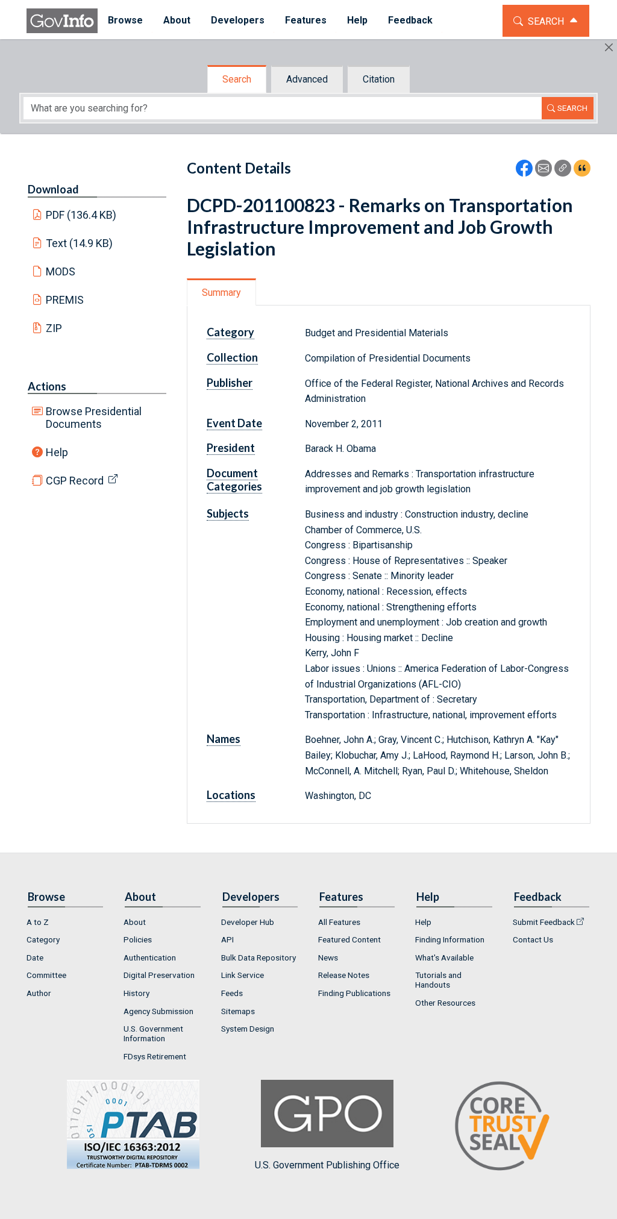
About (135, 922)
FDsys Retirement (155, 1056)
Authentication (150, 957)
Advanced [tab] (307, 79)
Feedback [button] (410, 20)
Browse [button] (125, 20)
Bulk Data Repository (258, 957)
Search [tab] (236, 79)
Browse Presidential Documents (94, 417)
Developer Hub (247, 922)
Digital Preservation (159, 975)
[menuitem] (125, 21)
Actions (47, 386)
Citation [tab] (379, 79)
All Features (339, 922)
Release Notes (343, 975)
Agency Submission (158, 1011)
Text (79, 243)
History (136, 993)
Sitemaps (238, 1011)
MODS (60, 271)
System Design (247, 1028)
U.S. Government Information (153, 1033)
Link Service (242, 975)
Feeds (232, 993)
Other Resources (445, 1002)
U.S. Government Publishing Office (327, 1165)
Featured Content (349, 939)
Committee (46, 975)
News (328, 957)
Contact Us (533, 939)
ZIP (54, 328)
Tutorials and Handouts (438, 979)
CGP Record (75, 480)
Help (57, 452)
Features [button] (306, 20)
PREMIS (65, 299)
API (227, 939)
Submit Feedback (544, 922)
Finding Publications (354, 993)
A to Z (38, 922)
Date (35, 957)
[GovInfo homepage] (62, 20)
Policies (138, 939)
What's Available (444, 957)
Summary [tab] (221, 292)
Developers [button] (238, 20)
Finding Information (449, 939)
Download (53, 189)
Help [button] (357, 20)
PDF (81, 214)
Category (43, 939)
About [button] (176, 20)
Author (39, 993)
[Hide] (609, 47)
